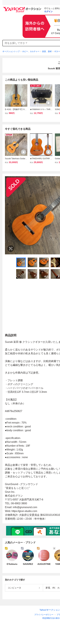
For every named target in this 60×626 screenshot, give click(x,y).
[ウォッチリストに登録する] (23, 102)
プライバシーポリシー (43, 615)
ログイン (48, 11)
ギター (57, 51)
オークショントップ (11, 51)
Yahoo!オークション (50, 610)
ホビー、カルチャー (31, 51)
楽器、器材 (47, 51)
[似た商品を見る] (11, 248)
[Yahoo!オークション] (22, 8)
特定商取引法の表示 (51, 618)
